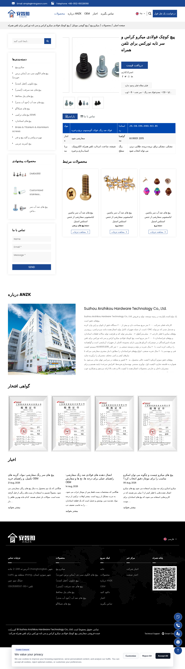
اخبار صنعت (132, 575)
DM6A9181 (35, 173)
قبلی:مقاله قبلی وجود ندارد (136, 85)
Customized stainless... (36, 192)
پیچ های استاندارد (23, 121)
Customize (131, 656)
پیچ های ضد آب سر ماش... (39, 209)
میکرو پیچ (94, 25)
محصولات (59, 13)
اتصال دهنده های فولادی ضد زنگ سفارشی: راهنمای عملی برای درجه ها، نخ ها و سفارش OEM (90, 478)
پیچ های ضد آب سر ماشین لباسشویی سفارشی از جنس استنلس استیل (80, 217)
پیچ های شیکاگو (22, 108)
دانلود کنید (105, 592)
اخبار (95, 13)
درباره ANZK (74, 13)
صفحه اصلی (119, 25)
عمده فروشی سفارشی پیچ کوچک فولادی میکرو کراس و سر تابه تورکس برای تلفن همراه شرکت (54, 633)
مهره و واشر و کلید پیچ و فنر (28, 137)
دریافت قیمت (134, 65)
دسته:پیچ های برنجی (80, 225)
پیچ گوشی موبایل (80, 25)
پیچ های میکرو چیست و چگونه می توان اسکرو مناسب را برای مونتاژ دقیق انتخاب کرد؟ (148, 476)
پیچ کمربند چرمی (23, 143)
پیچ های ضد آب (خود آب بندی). (29, 102)
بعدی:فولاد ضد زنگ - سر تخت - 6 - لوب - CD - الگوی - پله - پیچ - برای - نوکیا (150, 92)
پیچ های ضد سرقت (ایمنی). (28, 90)
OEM (87, 13)
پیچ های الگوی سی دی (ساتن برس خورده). (77, 575)
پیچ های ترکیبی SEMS (25, 114)
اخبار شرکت (132, 569)
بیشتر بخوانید (14, 507)
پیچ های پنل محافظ (24, 96)
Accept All (163, 656)
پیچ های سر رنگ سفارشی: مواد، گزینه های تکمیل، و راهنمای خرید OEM (31, 476)
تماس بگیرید (107, 13)
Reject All (147, 656)
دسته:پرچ (119, 225)
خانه (102, 569)
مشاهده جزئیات (79, 232)
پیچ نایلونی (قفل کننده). (26, 83)
